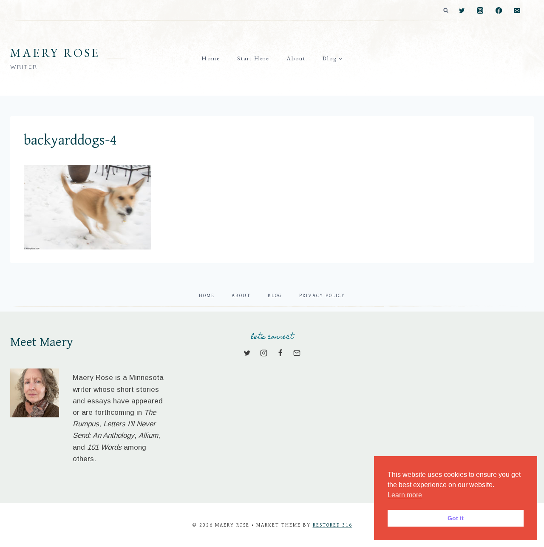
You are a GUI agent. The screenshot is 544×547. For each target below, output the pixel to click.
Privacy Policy (322, 295)
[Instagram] (480, 10)
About (296, 58)
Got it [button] (456, 518)
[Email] (517, 10)
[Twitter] (461, 10)
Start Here (253, 58)
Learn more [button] (405, 495)
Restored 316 (332, 525)
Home (210, 58)
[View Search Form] (446, 11)
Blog (275, 295)
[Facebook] (498, 10)
